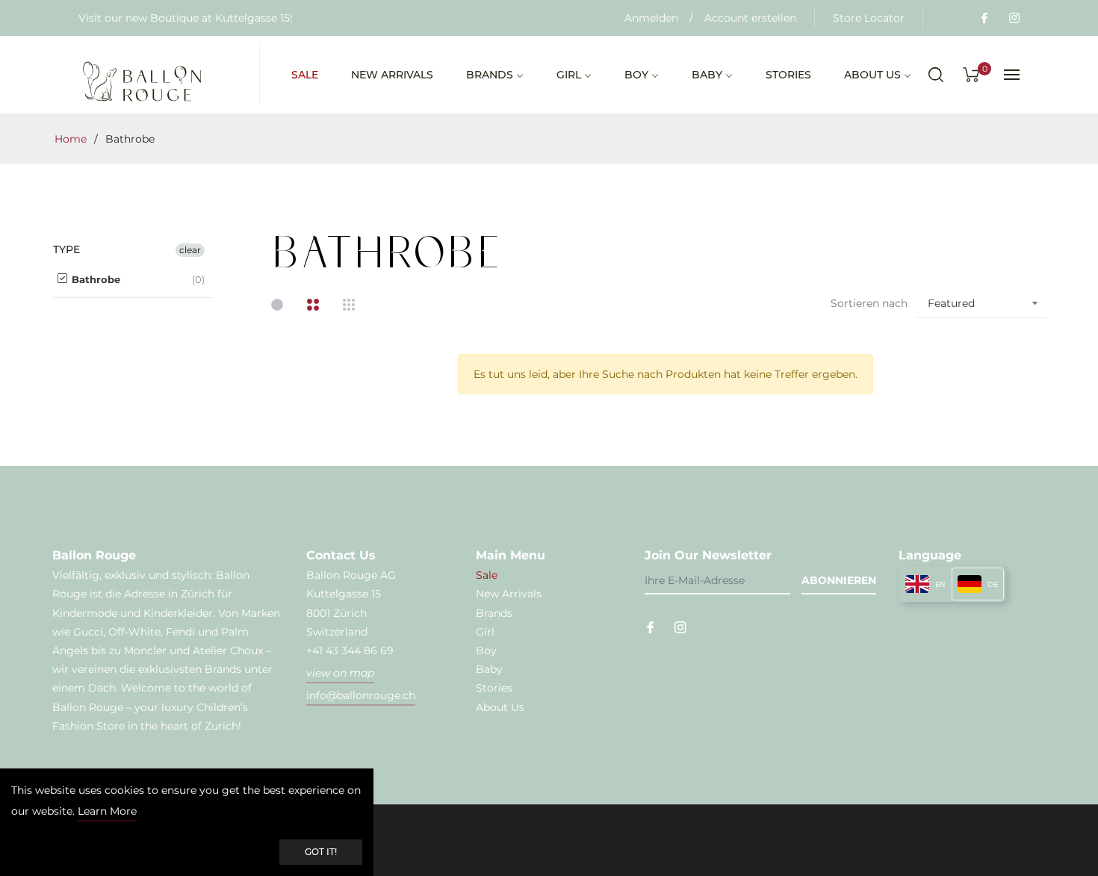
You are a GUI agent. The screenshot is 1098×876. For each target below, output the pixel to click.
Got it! (321, 851)
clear (190, 249)
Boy (486, 650)
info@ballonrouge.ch (360, 695)
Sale (486, 575)
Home (71, 139)
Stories (494, 688)
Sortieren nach (869, 303)
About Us (500, 707)
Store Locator (869, 18)
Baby (489, 669)
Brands (494, 613)
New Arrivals (509, 593)
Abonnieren (838, 580)
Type (66, 249)
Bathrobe (94, 279)
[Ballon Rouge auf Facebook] (984, 18)
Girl (485, 632)
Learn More (107, 811)
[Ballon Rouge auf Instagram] (1014, 18)
